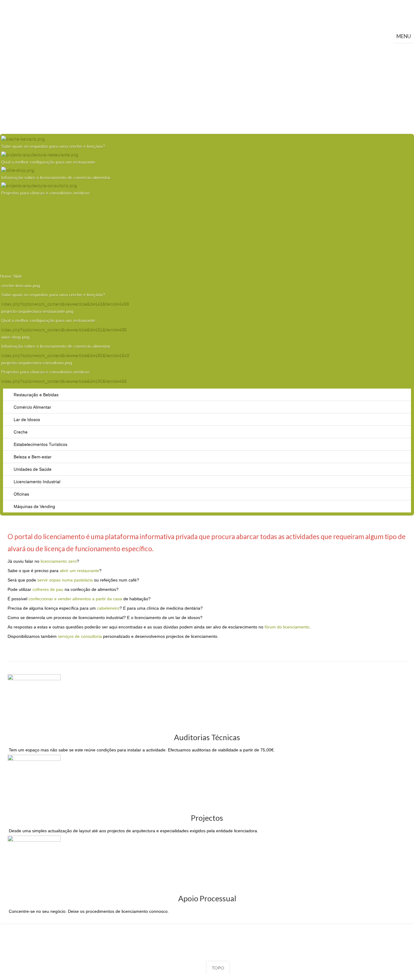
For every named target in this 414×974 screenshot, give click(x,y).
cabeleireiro (108, 608)
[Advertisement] (207, 88)
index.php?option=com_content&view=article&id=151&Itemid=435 (64, 329)
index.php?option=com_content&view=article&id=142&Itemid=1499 (65, 303)
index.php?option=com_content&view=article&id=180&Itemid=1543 (65, 355)
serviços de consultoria (80, 636)
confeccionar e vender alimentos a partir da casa (75, 598)
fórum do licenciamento (287, 626)
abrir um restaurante (79, 570)
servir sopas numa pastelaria (65, 580)
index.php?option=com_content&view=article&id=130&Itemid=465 (64, 381)
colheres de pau (47, 589)
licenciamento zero (59, 561)
